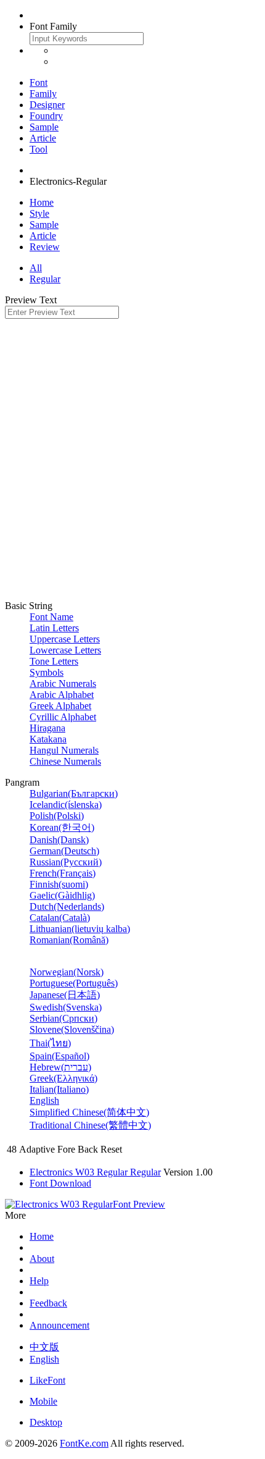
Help (39, 1281)
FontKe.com (84, 1443)
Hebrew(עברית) (60, 1067)
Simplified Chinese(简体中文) (89, 1112)
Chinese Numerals (65, 761)
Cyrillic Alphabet (63, 717)
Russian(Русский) (66, 862)
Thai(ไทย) (50, 1043)
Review (45, 247)
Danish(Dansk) (59, 840)
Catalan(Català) (60, 917)
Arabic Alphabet (62, 694)
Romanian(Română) (69, 940)
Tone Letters (54, 661)
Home (42, 202)
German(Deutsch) (64, 851)
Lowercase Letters (65, 650)
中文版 (44, 1347)
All (36, 268)
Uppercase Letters (65, 639)
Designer (47, 104)
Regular (45, 279)
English (44, 1100)
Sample (44, 127)
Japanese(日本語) (65, 995)
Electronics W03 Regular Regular (95, 1172)
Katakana (48, 739)
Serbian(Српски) (63, 1018)
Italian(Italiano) (59, 1089)
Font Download (60, 1183)
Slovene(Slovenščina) (72, 1029)
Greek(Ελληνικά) (63, 1078)
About (42, 1258)
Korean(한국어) (62, 827)
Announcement (59, 1325)
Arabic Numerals (63, 683)
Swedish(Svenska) (66, 1007)
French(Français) (63, 873)
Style (39, 213)
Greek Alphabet (60, 705)
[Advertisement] (132, 458)
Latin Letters (54, 628)
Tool (38, 149)
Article (43, 138)
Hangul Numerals (64, 750)
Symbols (46, 672)
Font (38, 82)
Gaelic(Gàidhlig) (62, 895)
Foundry (46, 116)
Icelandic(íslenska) (66, 804)
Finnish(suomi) (59, 884)
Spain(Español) (59, 1056)
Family (43, 93)
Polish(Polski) (57, 815)
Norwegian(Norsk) (67, 972)
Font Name (51, 617)
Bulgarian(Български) (74, 793)
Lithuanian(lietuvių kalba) (80, 928)
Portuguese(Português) (74, 983)
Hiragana (47, 728)
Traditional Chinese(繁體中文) (90, 1125)
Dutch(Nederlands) (67, 906)
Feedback (48, 1303)
